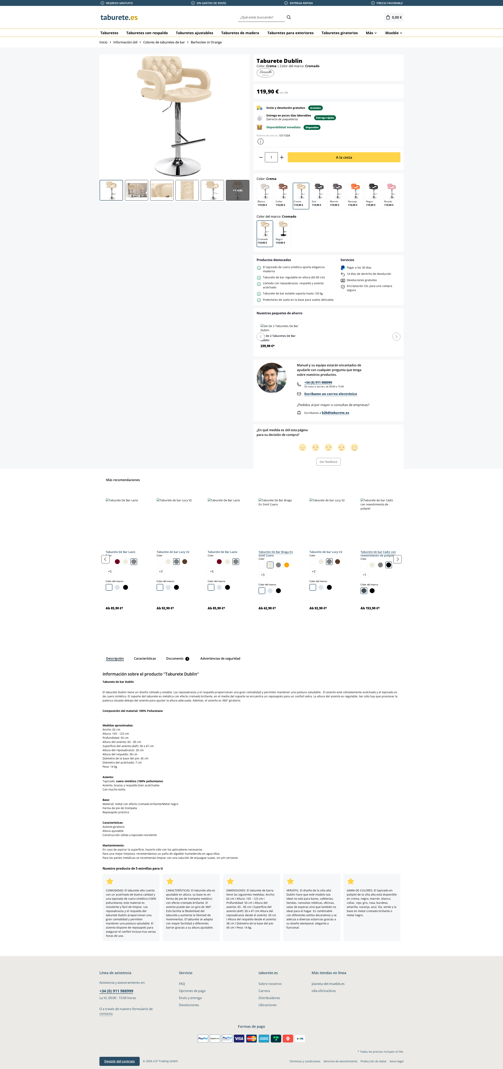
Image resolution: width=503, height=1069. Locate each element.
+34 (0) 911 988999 (318, 382)
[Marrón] (184, 561)
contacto (106, 1013)
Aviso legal (397, 1061)
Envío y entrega (190, 998)
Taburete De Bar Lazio (120, 552)
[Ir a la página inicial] (119, 17)
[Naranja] (286, 565)
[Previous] (260, 337)
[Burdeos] (117, 561)
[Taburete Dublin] (174, 116)
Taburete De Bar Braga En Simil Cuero (276, 553)
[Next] (396, 337)
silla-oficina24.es (324, 991)
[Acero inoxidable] (364, 590)
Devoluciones (189, 1005)
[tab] (115, 658)
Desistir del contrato (119, 1061)
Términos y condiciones (304, 1061)
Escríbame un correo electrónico (330, 394)
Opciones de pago (192, 991)
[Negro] (125, 587)
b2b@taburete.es (335, 413)
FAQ (182, 984)
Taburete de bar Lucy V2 (173, 552)
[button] (260, 141)
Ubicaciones (268, 1005)
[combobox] (261, 17)
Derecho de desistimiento (340, 1061)
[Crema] (125, 561)
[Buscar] (289, 17)
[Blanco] (109, 587)
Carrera (264, 991)
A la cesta (344, 157)
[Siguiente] (397, 559)
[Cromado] (117, 587)
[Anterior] (105, 559)
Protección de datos (373, 1061)
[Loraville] (265, 72)
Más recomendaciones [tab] (123, 480)
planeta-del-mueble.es (328, 984)
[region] (251, 559)
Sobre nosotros (270, 984)
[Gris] (133, 561)
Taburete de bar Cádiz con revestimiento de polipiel (378, 553)
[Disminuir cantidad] (261, 157)
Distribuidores (269, 998)
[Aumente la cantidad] (282, 157)
